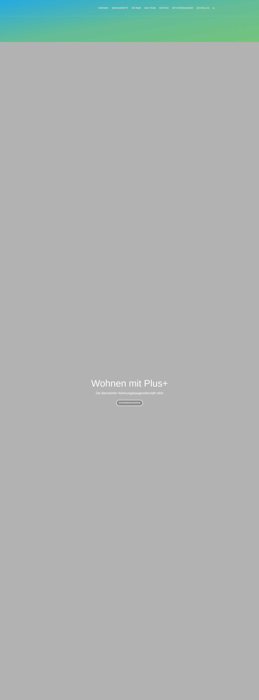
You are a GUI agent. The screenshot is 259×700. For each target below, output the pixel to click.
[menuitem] (103, 8)
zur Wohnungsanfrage (129, 403)
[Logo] (63, 8)
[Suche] (213, 8)
